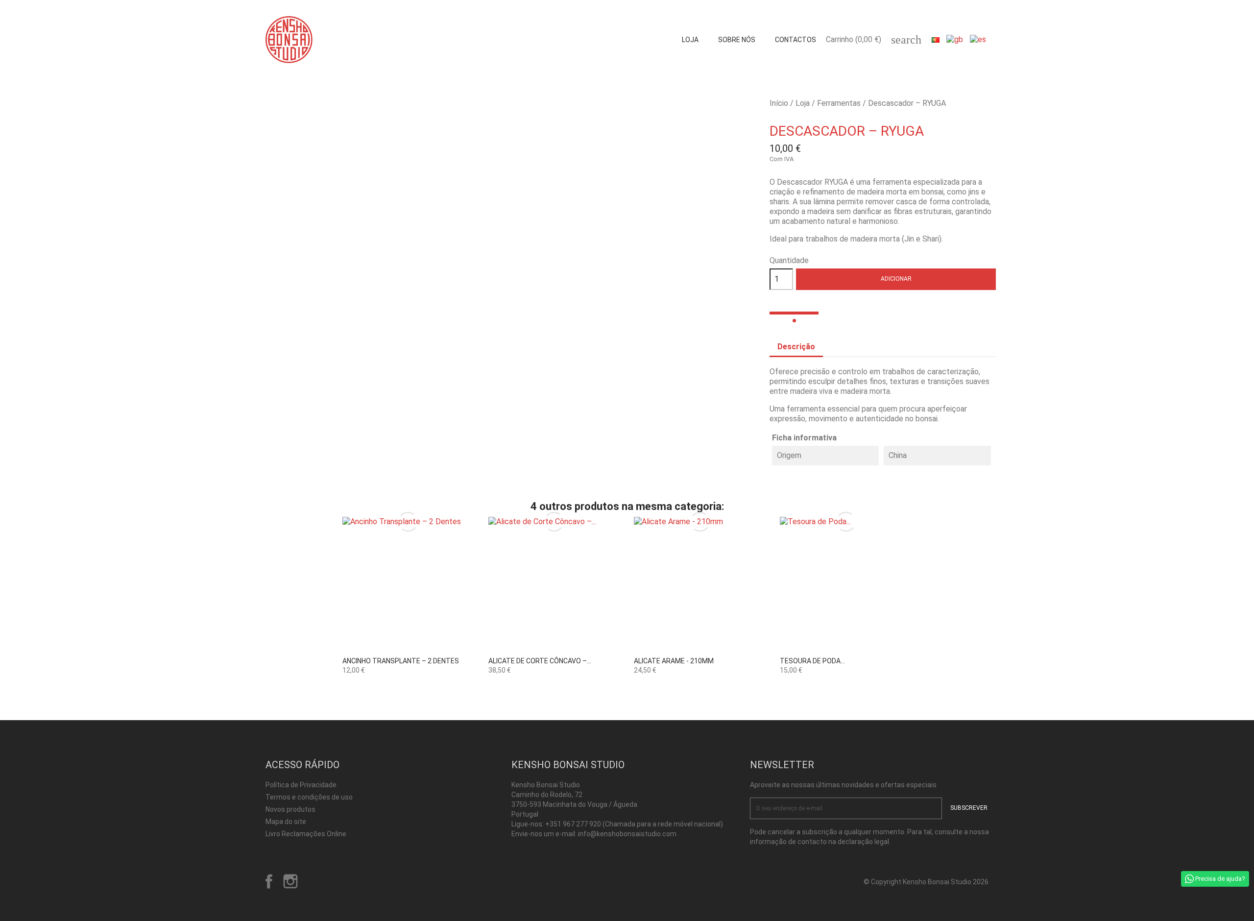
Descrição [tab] (796, 346)
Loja (690, 40)
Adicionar (896, 278)
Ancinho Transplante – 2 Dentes (400, 661)
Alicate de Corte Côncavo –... (539, 661)
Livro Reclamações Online (305, 834)
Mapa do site (285, 821)
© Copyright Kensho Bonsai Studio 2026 (926, 882)
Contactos (795, 40)
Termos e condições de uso (309, 797)
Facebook (269, 881)
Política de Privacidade (301, 785)
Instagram (290, 881)
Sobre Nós (736, 40)
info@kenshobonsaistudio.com (627, 834)
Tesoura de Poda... (812, 661)
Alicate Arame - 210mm (674, 661)
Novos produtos (290, 809)
